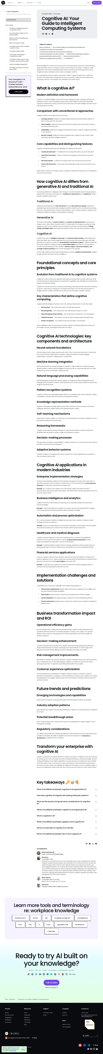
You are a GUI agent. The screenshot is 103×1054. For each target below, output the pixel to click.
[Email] (43, 34)
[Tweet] (49, 34)
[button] (11, 3)
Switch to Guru (66, 1024)
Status (45, 1015)
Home (6, 999)
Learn (25, 1013)
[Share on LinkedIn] (46, 34)
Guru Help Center (48, 1013)
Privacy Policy (13, 1050)
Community (27, 1022)
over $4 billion (60, 561)
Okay (23, 1049)
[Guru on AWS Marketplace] (89, 1024)
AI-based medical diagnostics (76, 539)
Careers (64, 1013)
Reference (12, 999)
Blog (25, 1024)
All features (8, 1020)
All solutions (8, 1022)
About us (64, 1015)
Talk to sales (96, 2)
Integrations (8, 1017)
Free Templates (66, 1027)
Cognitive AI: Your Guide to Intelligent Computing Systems (33, 999)
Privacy (29, 1047)
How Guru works (9, 1015)
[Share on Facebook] (52, 34)
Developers (27, 1020)
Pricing (39, 2)
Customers (27, 1015)
